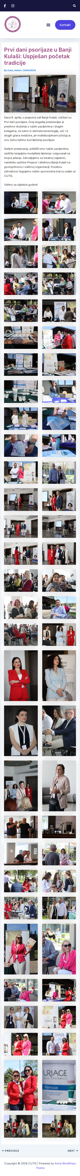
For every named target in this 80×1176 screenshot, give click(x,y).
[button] (74, 6)
